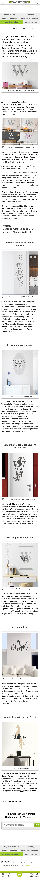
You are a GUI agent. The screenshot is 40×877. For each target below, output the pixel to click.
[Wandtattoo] (19, 2)
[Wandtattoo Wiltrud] (20, 75)
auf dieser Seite (29, 414)
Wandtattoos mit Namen (28, 863)
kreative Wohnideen (29, 18)
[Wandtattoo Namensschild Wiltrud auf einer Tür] (20, 273)
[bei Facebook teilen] (22, 807)
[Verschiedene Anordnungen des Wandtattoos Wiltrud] (20, 131)
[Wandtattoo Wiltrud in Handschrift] (20, 655)
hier (9, 112)
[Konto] (3, 875)
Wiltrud (27, 865)
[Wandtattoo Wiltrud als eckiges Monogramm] (20, 565)
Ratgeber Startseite (11, 15)
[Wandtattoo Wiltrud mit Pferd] (20, 744)
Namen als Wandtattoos (12, 22)
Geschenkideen (31, 22)
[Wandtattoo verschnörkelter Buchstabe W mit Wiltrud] (20, 475)
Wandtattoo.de (5, 863)
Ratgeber (16, 863)
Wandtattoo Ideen (9, 18)
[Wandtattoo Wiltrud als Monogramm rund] (20, 372)
